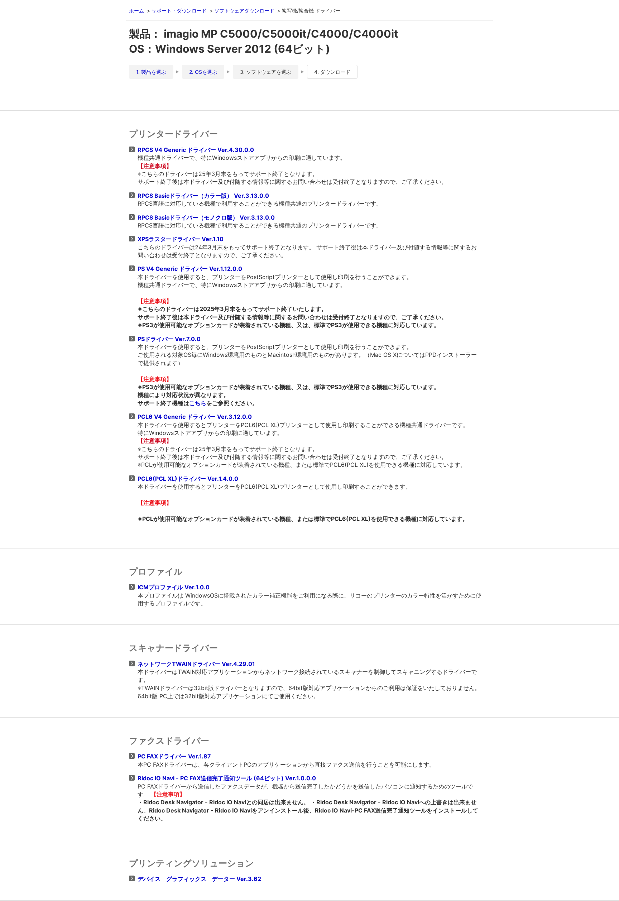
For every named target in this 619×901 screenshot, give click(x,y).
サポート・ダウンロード (179, 11)
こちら (197, 403)
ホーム (136, 11)
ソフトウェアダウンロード (244, 11)
